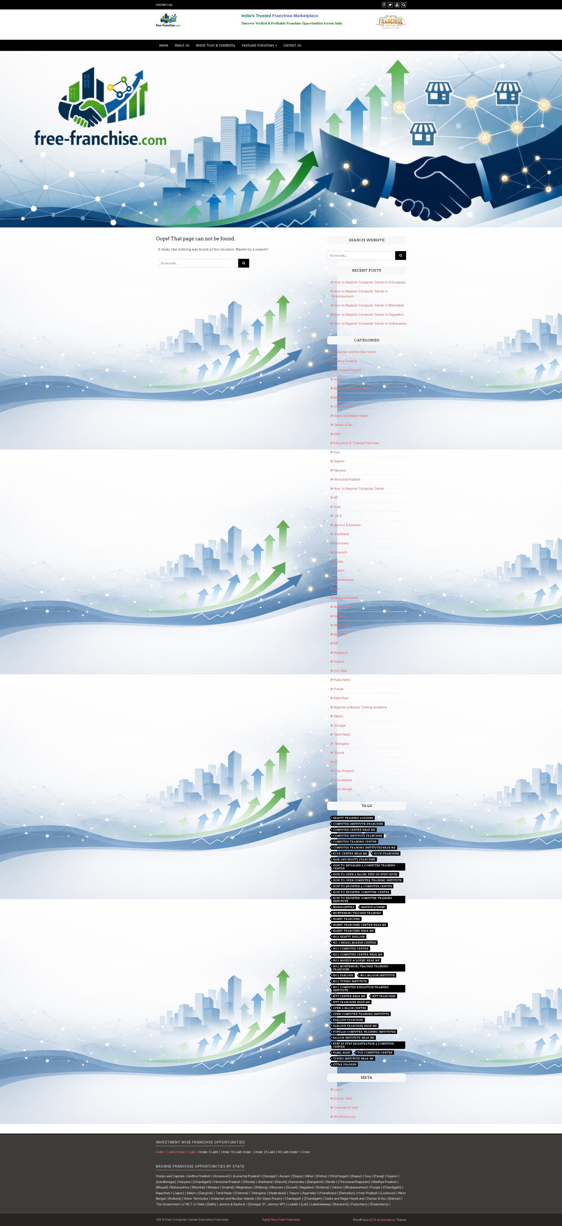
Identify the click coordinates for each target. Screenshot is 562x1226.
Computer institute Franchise (357, 835)
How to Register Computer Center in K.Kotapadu (370, 282)
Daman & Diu (343, 425)
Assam (339, 379)
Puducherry (342, 680)
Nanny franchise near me (353, 930)
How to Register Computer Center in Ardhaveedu (370, 324)
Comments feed (346, 1108)
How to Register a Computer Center (362, 886)
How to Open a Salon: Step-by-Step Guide (365, 874)
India (337, 507)
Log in (338, 1089)
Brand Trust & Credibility (215, 45)
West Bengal (343, 789)
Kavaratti (340, 552)
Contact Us (292, 45)
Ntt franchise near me (351, 1002)
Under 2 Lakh (187, 1152)
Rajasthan (341, 698)
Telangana (341, 744)
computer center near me (354, 829)
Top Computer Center (375, 1052)
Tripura (339, 753)
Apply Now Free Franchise (281, 1220)
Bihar (337, 398)
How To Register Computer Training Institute (362, 900)
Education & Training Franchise (356, 443)
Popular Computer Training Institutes (364, 1031)
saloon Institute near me (353, 1037)
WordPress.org (344, 1117)
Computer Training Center (355, 841)
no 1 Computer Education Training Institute (361, 989)
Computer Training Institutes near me (364, 847)
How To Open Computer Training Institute (367, 880)
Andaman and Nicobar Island (355, 352)
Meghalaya (341, 625)
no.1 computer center (351, 948)
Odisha (339, 662)
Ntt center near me (349, 996)
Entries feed (343, 1098)
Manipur (339, 616)
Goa (337, 452)
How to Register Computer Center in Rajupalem (369, 315)
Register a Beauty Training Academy (360, 707)
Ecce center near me (350, 853)
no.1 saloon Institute (377, 975)
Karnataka (341, 543)
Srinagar (340, 725)
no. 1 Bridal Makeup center (354, 942)
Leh (336, 589)
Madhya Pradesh (346, 598)
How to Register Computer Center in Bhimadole (369, 305)
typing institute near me (353, 1058)
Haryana (340, 470)
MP (336, 643)
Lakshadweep (344, 580)
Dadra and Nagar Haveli (350, 416)
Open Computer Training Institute (361, 1013)
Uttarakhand (343, 780)
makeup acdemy (373, 907)
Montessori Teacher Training (357, 913)
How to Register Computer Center (359, 489)
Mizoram (340, 634)
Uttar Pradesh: (344, 771)
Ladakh (339, 570)
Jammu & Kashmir (347, 525)
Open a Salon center (349, 1008)
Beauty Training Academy (352, 388)
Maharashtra (343, 607)
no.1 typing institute (350, 981)
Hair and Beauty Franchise (354, 859)
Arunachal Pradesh (347, 370)
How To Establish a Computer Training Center (364, 867)
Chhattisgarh (343, 407)
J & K (338, 516)
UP (336, 762)
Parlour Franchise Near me (355, 1025)
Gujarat (339, 461)
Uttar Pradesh (344, 1064)
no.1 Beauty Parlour (349, 936)
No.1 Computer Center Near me (357, 954)
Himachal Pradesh (347, 479)
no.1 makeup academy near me (356, 960)
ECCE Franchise (386, 853)
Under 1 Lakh (165, 1152)
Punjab (339, 689)
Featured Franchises (258, 45)
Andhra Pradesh (345, 361)
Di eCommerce (384, 1220)
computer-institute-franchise (358, 823)
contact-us (164, 5)
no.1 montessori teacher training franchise (360, 968)
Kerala (338, 561)
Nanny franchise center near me (359, 924)
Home (163, 45)
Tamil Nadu (342, 734)
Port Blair (340, 671)
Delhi (337, 434)
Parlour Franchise (348, 1019)
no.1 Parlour (343, 975)
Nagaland (340, 653)
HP (336, 498)
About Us (182, 45)
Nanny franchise (346, 918)
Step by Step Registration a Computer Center (363, 1045)
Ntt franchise (383, 996)
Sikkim (338, 716)
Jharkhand (341, 534)
